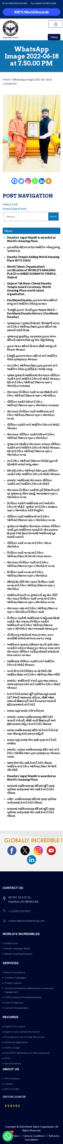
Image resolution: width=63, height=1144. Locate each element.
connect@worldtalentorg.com (26, 920)
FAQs (7, 1058)
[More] (49, 181)
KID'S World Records (31, 12)
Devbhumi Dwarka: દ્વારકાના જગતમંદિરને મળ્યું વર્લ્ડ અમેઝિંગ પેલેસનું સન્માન (32, 301)
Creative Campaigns (15, 977)
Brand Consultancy (14, 972)
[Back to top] (55, 1133)
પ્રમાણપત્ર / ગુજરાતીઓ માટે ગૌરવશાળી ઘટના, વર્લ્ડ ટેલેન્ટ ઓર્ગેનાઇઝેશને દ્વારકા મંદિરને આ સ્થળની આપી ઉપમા (33, 326)
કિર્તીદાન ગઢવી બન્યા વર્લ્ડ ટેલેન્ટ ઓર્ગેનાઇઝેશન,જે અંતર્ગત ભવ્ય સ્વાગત (29, 554)
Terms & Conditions (34, 1135)
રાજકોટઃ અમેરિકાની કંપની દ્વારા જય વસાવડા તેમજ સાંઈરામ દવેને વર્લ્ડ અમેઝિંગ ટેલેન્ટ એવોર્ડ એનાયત (33, 684)
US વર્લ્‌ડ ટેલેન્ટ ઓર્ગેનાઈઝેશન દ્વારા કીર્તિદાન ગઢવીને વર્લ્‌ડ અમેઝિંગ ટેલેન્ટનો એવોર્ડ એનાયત (33, 472)
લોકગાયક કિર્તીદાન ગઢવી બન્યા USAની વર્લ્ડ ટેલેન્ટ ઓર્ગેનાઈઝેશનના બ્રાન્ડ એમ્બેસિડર (32, 393)
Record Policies (12, 1063)
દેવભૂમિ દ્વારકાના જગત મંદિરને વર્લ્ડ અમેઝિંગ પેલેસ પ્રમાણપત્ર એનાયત (32, 357)
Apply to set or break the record (21, 1031)
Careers (8, 1083)
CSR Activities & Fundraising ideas (23, 997)
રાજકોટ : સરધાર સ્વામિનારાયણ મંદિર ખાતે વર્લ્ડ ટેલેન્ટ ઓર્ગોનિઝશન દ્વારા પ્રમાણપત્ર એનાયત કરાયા (33, 753)
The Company (12, 1078)
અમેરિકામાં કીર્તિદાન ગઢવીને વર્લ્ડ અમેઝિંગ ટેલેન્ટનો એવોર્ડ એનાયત (31, 662)
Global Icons (11, 943)
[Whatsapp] (35, 181)
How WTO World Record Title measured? (27, 1052)
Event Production (14, 1002)
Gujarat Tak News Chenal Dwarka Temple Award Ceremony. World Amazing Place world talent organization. (29, 289)
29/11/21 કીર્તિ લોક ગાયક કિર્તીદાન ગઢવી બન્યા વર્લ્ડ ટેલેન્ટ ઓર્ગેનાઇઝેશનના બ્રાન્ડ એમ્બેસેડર (31, 585)
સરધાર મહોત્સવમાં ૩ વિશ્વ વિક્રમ (25, 710)
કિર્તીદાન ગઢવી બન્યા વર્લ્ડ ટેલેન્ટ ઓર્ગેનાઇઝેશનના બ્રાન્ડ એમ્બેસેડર (27, 573)
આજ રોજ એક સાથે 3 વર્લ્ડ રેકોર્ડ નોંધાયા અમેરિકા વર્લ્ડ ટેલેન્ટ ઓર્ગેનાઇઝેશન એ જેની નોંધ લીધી (32, 766)
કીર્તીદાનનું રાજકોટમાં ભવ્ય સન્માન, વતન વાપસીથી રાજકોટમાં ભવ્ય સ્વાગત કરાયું (30, 636)
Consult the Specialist (16, 1007)
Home (6, 79)
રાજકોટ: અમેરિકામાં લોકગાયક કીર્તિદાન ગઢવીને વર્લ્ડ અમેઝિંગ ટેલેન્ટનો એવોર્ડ (29, 482)
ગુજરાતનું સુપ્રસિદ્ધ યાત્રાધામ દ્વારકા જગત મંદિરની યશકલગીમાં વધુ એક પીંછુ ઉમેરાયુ (31, 338)
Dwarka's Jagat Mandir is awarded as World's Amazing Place (31, 239)
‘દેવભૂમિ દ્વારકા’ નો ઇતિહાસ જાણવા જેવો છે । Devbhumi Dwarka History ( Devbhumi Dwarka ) (32, 313)
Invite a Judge (12, 1047)
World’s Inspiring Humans (18, 953)
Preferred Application (16, 1042)
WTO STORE (11, 1088)
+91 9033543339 (13, 3)
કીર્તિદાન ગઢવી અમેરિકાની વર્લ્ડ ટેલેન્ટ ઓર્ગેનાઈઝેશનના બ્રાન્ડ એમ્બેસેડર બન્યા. (31, 518)
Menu (54, 37)
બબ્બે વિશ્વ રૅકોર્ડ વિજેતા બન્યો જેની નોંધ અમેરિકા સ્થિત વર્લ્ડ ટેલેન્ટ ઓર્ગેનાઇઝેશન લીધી (33, 672)
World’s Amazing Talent (17, 948)
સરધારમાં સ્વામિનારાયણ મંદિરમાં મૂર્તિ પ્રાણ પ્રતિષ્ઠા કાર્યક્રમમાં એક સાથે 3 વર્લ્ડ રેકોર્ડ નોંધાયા (31, 789)
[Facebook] (14, 181)
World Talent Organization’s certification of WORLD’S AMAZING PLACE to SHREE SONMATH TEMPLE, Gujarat (31, 272)
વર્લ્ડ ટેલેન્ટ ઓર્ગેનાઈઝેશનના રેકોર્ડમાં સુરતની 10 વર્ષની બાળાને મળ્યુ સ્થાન (32, 462)
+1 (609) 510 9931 (41, 3)
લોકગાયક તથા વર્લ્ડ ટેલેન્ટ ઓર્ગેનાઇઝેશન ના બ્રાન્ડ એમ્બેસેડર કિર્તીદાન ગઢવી (32, 610)
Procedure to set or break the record (24, 1036)
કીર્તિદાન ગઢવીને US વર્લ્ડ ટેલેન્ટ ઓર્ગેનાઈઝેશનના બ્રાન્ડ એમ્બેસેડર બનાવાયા (33, 403)
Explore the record (14, 1026)
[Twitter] (21, 181)
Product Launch (13, 982)
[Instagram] (28, 181)
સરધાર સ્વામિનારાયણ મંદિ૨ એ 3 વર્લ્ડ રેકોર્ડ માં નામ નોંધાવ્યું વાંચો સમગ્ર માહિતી (32, 731)
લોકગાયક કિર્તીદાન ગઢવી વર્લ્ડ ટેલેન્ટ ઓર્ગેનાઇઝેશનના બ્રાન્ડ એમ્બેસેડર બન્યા (31, 564)
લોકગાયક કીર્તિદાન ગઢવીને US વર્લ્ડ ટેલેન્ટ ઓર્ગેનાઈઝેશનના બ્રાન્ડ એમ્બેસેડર (31, 436)
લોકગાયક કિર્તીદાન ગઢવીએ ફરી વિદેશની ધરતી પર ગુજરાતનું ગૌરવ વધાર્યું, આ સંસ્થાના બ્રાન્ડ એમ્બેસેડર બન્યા (33, 493)
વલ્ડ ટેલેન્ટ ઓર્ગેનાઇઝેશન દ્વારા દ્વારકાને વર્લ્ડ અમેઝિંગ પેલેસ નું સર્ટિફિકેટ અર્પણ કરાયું (32, 367)
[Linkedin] (42, 181)
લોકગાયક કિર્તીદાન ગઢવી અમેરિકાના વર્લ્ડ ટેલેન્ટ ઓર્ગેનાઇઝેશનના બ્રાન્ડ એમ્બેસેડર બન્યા (31, 415)
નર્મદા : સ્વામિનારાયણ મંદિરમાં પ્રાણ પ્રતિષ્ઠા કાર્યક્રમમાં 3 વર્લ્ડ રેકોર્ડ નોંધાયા (31, 800)
